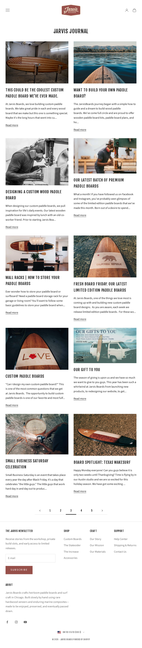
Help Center (121, 539)
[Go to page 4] (102, 510)
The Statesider (72, 545)
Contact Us (120, 552)
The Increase (71, 552)
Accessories (70, 558)
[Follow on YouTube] (25, 622)
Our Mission (97, 545)
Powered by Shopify (81, 639)
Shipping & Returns (125, 545)
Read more (12, 125)
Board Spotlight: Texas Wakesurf (102, 462)
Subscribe (19, 570)
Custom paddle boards (25, 376)
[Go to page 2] (40, 510)
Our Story (95, 539)
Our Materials (98, 552)
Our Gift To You (87, 369)
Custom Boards (73, 539)
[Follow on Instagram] (16, 622)
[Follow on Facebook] (7, 622)
